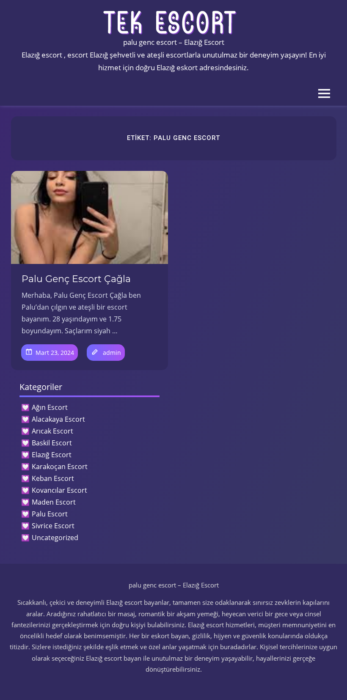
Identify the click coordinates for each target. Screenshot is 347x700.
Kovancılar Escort (59, 490)
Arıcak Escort (52, 431)
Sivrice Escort (53, 525)
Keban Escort (53, 478)
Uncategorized (55, 537)
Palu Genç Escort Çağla (76, 279)
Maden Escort (54, 502)
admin (112, 353)
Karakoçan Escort (60, 466)
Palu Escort (50, 514)
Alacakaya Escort (58, 419)
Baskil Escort (52, 442)
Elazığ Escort (52, 454)
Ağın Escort (50, 407)
